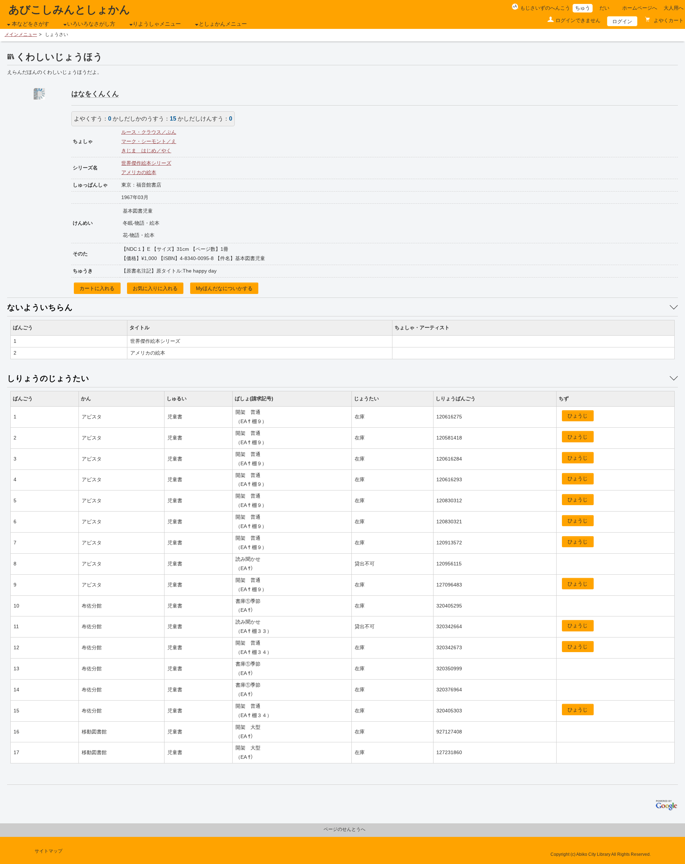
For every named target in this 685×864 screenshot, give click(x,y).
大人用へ (674, 8)
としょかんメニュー (223, 24)
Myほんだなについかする (224, 288)
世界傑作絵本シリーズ (146, 163)
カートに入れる (97, 288)
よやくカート (668, 20)
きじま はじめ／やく (146, 150)
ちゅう (582, 8)
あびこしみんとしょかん (69, 9)
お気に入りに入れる (155, 288)
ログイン (622, 21)
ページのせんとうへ (344, 829)
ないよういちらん (40, 307)
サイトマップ (48, 851)
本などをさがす (30, 24)
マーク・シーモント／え (148, 141)
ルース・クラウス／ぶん (148, 132)
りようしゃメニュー (157, 24)
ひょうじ (578, 415)
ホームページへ (639, 8)
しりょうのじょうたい (48, 378)
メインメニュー (21, 34)
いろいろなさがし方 (91, 24)
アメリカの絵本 (138, 172)
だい (604, 8)
